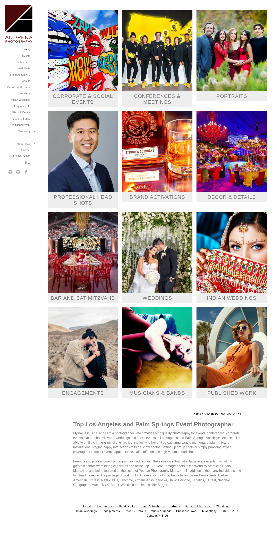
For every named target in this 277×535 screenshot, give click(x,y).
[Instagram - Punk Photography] (18, 171)
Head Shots (23, 68)
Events (26, 55)
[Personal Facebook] (26, 171)
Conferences (23, 62)
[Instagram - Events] (10, 171)
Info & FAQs (23, 143)
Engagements (22, 106)
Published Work (21, 124)
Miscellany (24, 131)
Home (27, 49)
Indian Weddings (20, 99)
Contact (25, 150)
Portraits (25, 80)
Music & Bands (21, 118)
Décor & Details (21, 112)
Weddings (24, 93)
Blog (27, 162)
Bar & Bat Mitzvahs (18, 87)
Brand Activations (20, 74)
